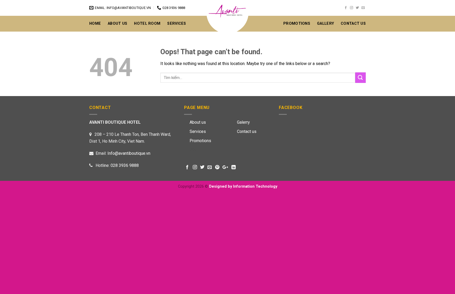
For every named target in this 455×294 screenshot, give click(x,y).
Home (95, 23)
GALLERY (325, 23)
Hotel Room (147, 23)
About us (198, 122)
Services (176, 23)
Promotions (296, 23)
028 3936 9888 (125, 165)
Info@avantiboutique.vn (128, 153)
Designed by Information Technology (243, 186)
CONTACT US (353, 23)
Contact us (246, 131)
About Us (117, 23)
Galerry (243, 122)
